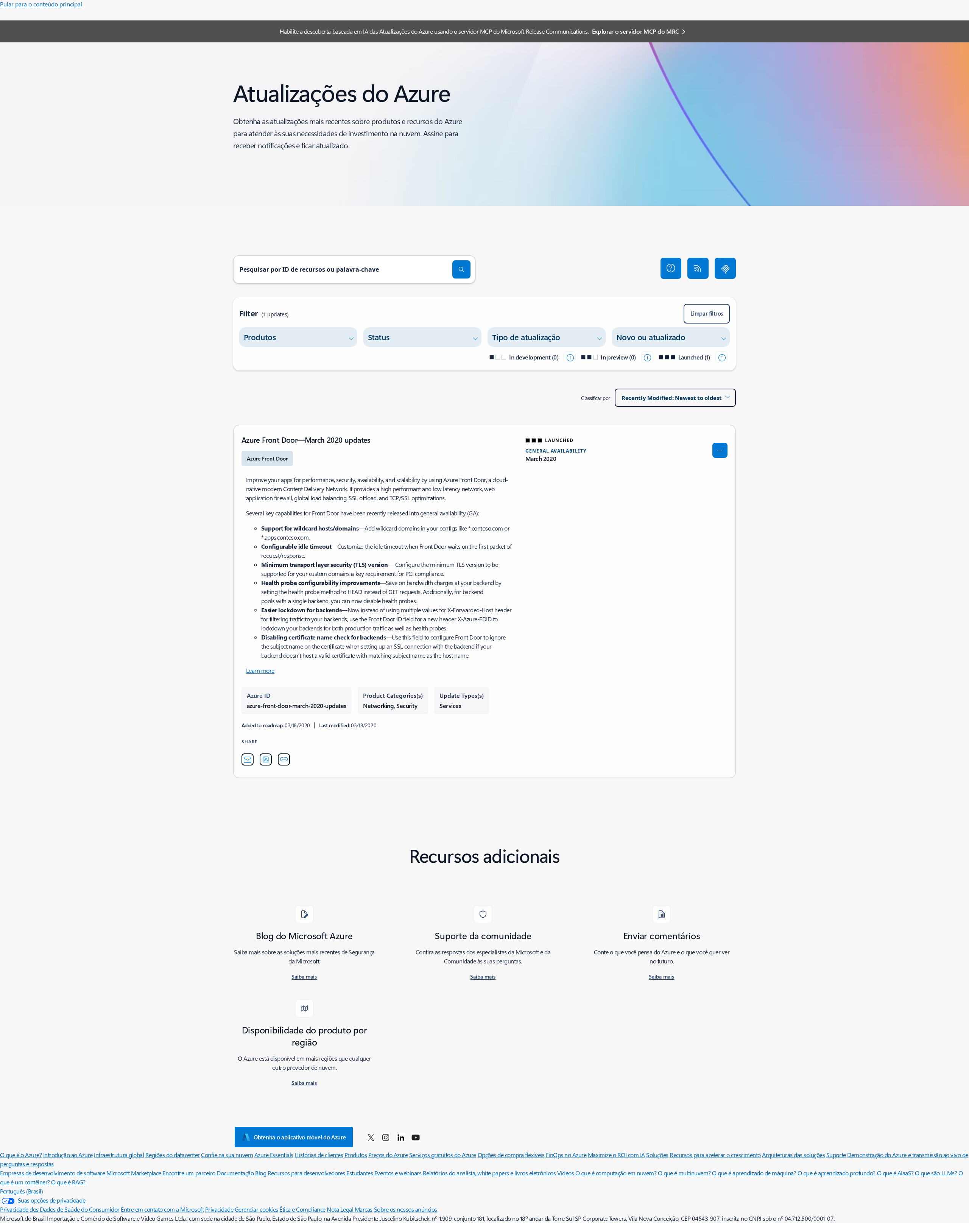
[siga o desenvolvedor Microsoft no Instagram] (385, 1137)
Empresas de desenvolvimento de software (52, 1173)
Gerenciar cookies (256, 1209)
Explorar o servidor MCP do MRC (635, 31)
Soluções (657, 1155)
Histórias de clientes (318, 1155)
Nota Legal (341, 1209)
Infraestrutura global (119, 1155)
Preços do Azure (388, 1155)
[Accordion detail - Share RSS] (266, 759)
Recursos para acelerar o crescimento (715, 1155)
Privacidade (219, 1209)
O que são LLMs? (936, 1173)
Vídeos (565, 1173)
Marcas (363, 1209)
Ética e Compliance (302, 1209)
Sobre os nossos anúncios (405, 1209)
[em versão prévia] (647, 357)
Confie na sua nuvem (227, 1155)
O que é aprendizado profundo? (837, 1173)
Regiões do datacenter (172, 1155)
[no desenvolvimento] (569, 357)
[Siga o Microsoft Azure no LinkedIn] (400, 1137)
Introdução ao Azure (68, 1155)
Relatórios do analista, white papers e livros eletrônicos (489, 1173)
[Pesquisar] (461, 269)
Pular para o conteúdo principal (41, 4)
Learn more (260, 670)
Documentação (235, 1173)
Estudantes (359, 1173)
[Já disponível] (721, 357)
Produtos (355, 1155)
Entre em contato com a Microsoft (162, 1209)
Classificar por (595, 397)
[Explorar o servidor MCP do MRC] (725, 268)
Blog (260, 1173)
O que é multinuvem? (684, 1173)
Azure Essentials (273, 1155)
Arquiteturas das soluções (793, 1155)
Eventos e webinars (397, 1173)
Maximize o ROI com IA (616, 1155)
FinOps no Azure (566, 1155)
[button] (671, 268)
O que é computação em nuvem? (616, 1173)
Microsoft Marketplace (133, 1173)
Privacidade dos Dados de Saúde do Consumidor (60, 1209)
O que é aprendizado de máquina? (754, 1173)
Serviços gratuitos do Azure (442, 1155)
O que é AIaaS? (895, 1173)
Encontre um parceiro (188, 1173)
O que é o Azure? (21, 1155)
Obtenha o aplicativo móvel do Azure (300, 1137)
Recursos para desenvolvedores (306, 1173)
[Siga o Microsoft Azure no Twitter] (370, 1137)
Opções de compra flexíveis (511, 1155)
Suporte (836, 1155)
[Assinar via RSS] (698, 268)
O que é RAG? (68, 1182)
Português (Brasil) (21, 1191)
